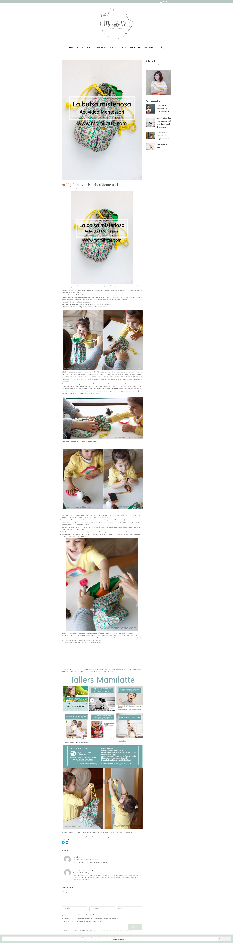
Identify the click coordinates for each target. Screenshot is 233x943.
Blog (74, 188)
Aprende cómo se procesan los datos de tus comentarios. (113, 931)
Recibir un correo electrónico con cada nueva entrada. (83, 921)
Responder (95, 859)
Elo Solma (76, 857)
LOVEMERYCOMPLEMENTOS (83, 870)
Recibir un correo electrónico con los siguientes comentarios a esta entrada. (91, 918)
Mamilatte (89, 188)
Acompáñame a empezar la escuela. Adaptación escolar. (163, 136)
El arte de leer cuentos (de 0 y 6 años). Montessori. (163, 109)
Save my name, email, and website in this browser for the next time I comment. (92, 915)
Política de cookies (119, 940)
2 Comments (97, 188)
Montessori (80, 188)
